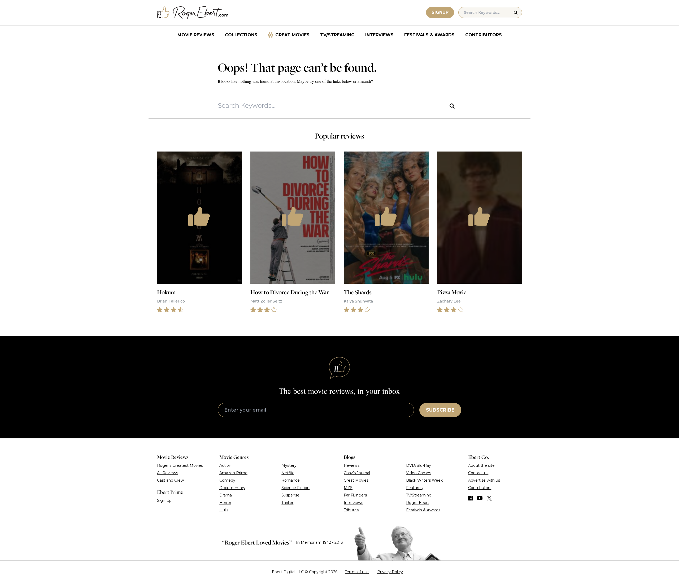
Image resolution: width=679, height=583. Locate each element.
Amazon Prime (233, 472)
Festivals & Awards (429, 34)
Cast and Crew (170, 480)
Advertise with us (484, 480)
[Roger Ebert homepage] (193, 12)
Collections (241, 34)
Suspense (290, 495)
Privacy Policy (390, 571)
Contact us (478, 472)
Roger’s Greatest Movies (180, 465)
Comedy (227, 480)
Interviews (379, 34)
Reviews (351, 465)
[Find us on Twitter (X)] (489, 498)
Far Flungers (355, 495)
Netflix (287, 472)
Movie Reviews (195, 34)
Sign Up (164, 500)
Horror (225, 502)
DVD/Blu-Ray (418, 465)
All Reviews (167, 472)
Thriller (287, 502)
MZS (348, 487)
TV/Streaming (337, 34)
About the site (481, 465)
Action (225, 465)
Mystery (289, 465)
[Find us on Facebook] (470, 498)
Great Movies (292, 34)
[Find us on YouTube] (480, 498)
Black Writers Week (424, 480)
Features (414, 487)
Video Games (418, 472)
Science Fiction (295, 487)
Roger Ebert (417, 502)
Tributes (351, 510)
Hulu (223, 510)
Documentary (232, 487)
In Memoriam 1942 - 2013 (319, 542)
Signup (440, 12)
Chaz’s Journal (357, 472)
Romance (290, 480)
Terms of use (357, 571)
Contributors (483, 34)
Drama (225, 495)
